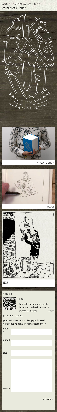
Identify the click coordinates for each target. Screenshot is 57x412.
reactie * (6, 389)
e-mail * (6, 341)
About (6, 4)
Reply (51, 310)
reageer (48, 399)
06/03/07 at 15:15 (28, 310)
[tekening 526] (28, 245)
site (5, 352)
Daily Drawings (22, 4)
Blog (37, 4)
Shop (23, 8)
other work (9, 8)
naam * (6, 330)
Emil (21, 299)
